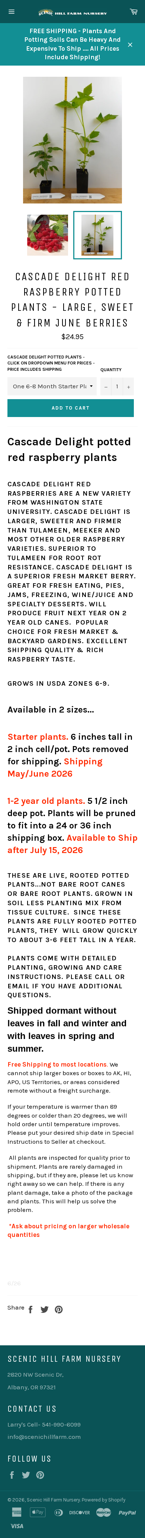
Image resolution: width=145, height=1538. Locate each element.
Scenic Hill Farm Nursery (53, 1500)
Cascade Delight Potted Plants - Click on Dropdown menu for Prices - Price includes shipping (51, 363)
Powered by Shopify (103, 1500)
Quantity (111, 369)
